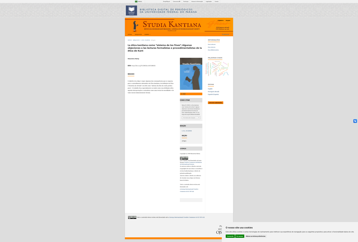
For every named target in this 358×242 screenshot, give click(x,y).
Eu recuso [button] (240, 236)
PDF (184, 94)
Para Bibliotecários (213, 50)
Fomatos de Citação (189, 117)
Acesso (228, 20)
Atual (130, 34)
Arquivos (138, 34)
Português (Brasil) (213, 91)
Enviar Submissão (215, 102)
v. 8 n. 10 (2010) (145, 40)
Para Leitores (212, 44)
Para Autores (211, 47)
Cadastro (221, 20)
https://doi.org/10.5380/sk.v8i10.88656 (143, 66)
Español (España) (213, 94)
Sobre (147, 34)
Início (130, 40)
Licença (183, 189)
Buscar (226, 34)
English (210, 89)
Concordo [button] (230, 236)
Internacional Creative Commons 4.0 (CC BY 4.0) (189, 217)
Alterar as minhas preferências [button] (255, 236)
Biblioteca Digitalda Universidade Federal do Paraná (168, 10)
